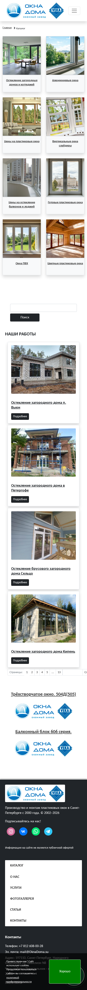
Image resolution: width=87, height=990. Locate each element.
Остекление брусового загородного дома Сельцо (41, 571)
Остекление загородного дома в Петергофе (38, 488)
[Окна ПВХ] (22, 238)
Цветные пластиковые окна (65, 263)
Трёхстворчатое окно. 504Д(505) (43, 694)
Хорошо (64, 971)
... (53, 672)
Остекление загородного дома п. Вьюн (38, 405)
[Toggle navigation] (74, 11)
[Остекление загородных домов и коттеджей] (22, 55)
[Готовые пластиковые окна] (65, 177)
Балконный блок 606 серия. (43, 732)
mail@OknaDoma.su (34, 952)
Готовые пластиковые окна (65, 202)
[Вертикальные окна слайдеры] (65, 116)
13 (59, 672)
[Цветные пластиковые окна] (65, 238)
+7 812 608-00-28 (31, 946)
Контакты (13, 937)
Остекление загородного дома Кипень (43, 652)
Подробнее (20, 416)
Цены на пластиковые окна (21, 141)
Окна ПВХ (22, 263)
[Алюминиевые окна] (65, 55)
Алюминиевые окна (65, 80)
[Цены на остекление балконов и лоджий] (22, 177)
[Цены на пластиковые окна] (22, 116)
